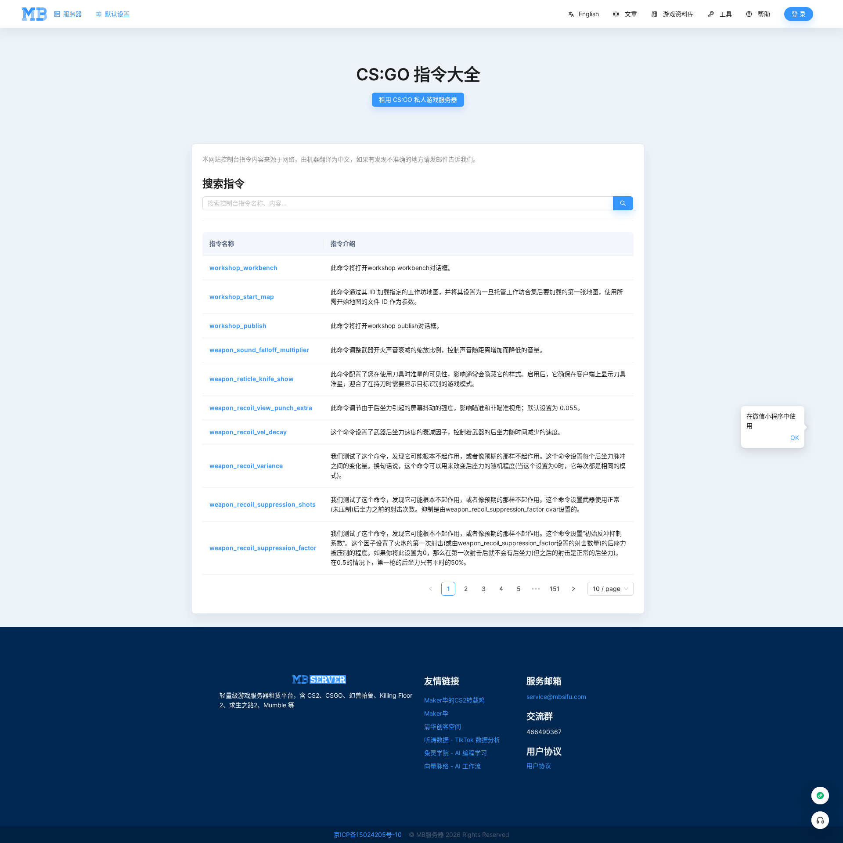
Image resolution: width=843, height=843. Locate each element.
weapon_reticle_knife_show (251, 378)
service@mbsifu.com (556, 696)
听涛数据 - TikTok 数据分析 (462, 739)
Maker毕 (436, 713)
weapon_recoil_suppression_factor (263, 547)
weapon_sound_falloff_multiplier (259, 349)
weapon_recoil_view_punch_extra (260, 407)
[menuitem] (625, 14)
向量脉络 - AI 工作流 (452, 766)
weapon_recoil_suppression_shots (262, 504)
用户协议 (538, 765)
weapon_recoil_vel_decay (248, 432)
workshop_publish (238, 325)
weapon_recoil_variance (246, 465)
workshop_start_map (241, 296)
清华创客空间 (442, 726)
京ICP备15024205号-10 (368, 834)
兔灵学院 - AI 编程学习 (455, 753)
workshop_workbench (243, 267)
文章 (631, 14)
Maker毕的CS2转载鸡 (454, 700)
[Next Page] (573, 589)
